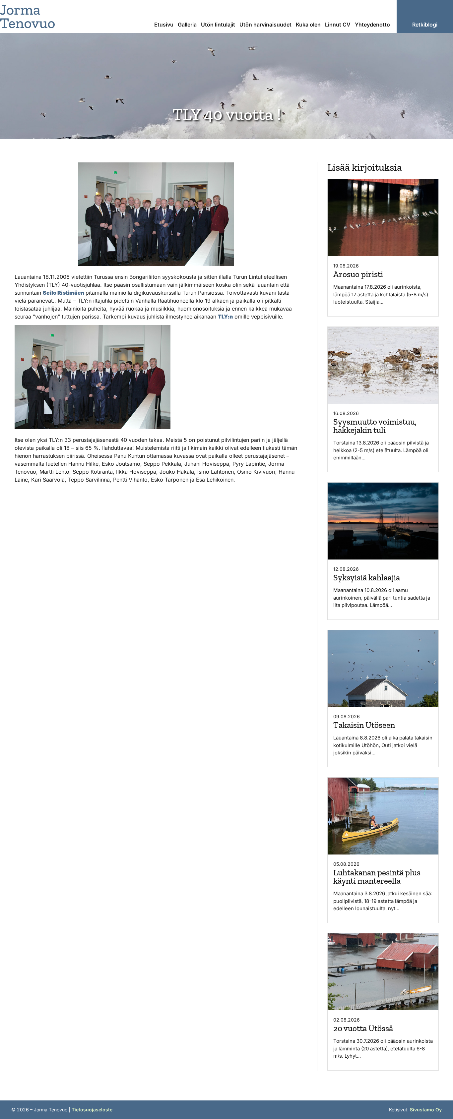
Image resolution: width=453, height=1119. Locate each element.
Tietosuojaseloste (92, 1109)
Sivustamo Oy (426, 1109)
